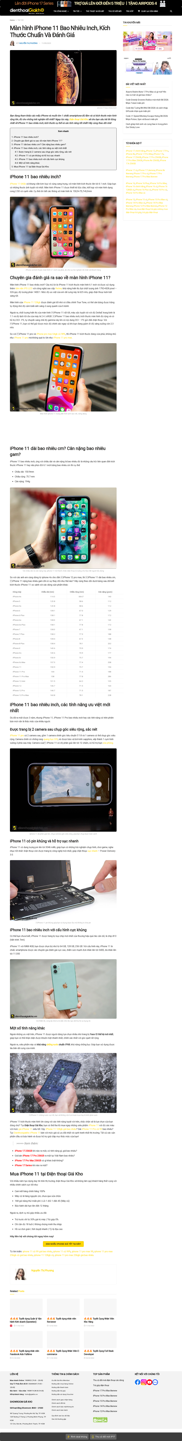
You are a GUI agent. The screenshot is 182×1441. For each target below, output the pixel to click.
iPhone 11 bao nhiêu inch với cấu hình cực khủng (40, 159)
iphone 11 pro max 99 (82, 1251)
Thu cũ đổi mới (114, 11)
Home (12, 20)
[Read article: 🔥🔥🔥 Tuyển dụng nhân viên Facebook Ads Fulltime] (26, 1339)
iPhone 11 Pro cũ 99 (92, 1129)
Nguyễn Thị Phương (28, 43)
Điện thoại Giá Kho (78, 119)
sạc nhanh (93, 851)
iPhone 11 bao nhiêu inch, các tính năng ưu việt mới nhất (39, 148)
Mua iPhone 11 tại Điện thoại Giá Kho (30, 166)
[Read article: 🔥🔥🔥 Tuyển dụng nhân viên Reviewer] (63, 1307)
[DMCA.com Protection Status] (100, 1420)
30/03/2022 (89, 1358)
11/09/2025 (46, 43)
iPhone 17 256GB (23, 1150)
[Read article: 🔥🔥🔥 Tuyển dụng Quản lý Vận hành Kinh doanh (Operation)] (26, 1307)
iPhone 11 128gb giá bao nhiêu (61, 1129)
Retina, (58, 288)
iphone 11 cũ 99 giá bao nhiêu (37, 1251)
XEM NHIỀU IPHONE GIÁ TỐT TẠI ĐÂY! (63, 1244)
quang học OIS (51, 739)
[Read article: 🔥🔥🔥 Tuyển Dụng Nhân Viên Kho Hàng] (100, 1307)
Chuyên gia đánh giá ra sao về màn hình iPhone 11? (37, 140)
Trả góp (130, 11)
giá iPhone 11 (25, 1129)
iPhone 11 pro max (62, 337)
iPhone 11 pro (21, 337)
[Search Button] (171, 11)
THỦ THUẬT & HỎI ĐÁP (95, 11)
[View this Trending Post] (11, 1326)
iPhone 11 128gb (32, 302)
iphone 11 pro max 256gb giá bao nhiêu (74, 1255)
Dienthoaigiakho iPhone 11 (27, 1132)
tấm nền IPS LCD (23, 288)
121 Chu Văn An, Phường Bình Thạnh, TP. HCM (27, 1424)
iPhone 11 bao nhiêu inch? (25, 137)
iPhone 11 (94, 1125)
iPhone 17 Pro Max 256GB (28, 1160)
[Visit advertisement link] (91, 3)
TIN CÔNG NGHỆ (60, 11)
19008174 (30, 1391)
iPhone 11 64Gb (18, 183)
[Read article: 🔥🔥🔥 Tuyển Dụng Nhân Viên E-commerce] (63, 1339)
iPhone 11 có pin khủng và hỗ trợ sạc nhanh (38, 155)
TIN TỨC (76, 11)
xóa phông (108, 743)
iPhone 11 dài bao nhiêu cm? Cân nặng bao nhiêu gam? (39, 144)
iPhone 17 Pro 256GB (33, 1155)
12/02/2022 (52, 1326)
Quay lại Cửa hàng (149, 11)
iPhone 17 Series (23, 1165)
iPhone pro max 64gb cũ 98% (50, 334)
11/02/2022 (19, 1326)
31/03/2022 (16, 1358)
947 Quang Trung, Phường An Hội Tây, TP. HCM (27, 1413)
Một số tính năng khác (27, 163)
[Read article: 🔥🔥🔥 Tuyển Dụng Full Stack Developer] (100, 1339)
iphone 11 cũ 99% (62, 1251)
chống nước (52, 1044)
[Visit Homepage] (27, 11)
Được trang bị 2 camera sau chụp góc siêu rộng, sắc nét (43, 152)
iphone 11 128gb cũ (44, 1255)
